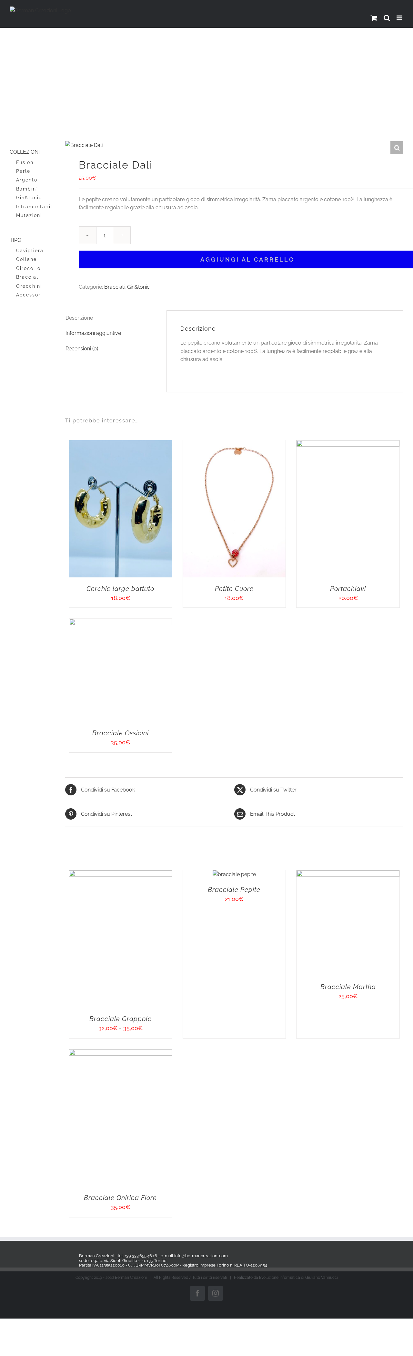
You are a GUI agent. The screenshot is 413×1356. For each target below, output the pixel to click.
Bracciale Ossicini (319, 866)
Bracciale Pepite (319, 1076)
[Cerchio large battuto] (149, 444)
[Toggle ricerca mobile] (387, 18)
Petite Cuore (319, 664)
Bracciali (114, 287)
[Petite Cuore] (319, 444)
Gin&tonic (138, 287)
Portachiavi (149, 919)
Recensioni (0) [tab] (81, 349)
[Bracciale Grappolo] (149, 1061)
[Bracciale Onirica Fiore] (319, 1315)
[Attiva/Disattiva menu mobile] (400, 18)
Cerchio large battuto (149, 664)
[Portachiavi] (149, 699)
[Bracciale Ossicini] (319, 699)
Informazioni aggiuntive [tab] (93, 333)
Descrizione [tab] (79, 318)
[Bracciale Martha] (149, 1315)
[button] (396, 147)
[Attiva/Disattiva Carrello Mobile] (374, 18)
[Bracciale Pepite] (319, 1061)
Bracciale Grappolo (149, 1281)
